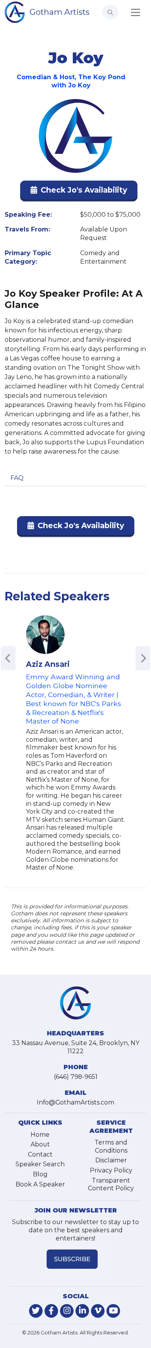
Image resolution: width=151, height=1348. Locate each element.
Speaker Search (40, 1164)
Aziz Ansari (48, 664)
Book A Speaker (40, 1184)
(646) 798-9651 (76, 1076)
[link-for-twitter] (36, 1311)
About (40, 1144)
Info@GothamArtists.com (75, 1102)
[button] (78, 191)
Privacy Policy (111, 1170)
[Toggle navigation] (135, 12)
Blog (40, 1174)
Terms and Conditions (110, 1146)
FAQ (17, 478)
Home (40, 1134)
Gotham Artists (59, 12)
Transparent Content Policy (111, 1184)
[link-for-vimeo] (98, 1311)
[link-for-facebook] (51, 1311)
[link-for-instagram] (67, 1311)
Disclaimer (111, 1160)
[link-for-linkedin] (82, 1311)
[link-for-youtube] (113, 1311)
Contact (40, 1154)
